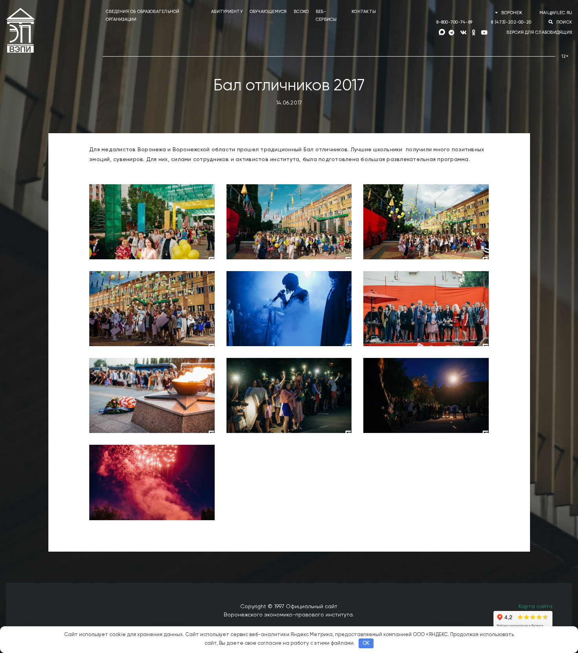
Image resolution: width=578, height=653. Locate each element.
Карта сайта (535, 606)
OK (366, 643)
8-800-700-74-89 (454, 22)
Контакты (364, 11)
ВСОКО (301, 11)
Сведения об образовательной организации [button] (143, 15)
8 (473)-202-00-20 (511, 22)
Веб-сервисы (326, 15)
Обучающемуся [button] (268, 11)
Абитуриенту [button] (227, 11)
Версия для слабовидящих (539, 32)
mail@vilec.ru (555, 13)
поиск (563, 22)
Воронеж (512, 13)
